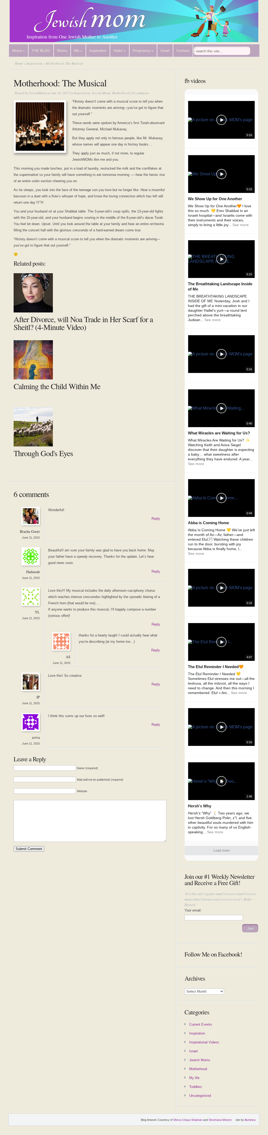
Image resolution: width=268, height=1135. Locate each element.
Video (119, 50)
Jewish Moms (101, 93)
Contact (182, 50)
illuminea (250, 1119)
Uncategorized (200, 1096)
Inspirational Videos (204, 1042)
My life (194, 1078)
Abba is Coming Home (208, 523)
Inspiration (98, 50)
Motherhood (121, 93)
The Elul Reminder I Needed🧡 (216, 666)
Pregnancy (143, 50)
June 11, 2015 (31, 537)
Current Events (200, 1024)
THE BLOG (41, 50)
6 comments (140, 93)
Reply (156, 519)
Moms (62, 50)
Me (78, 50)
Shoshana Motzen (220, 1119)
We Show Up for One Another (215, 199)
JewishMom (37, 93)
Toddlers (195, 1087)
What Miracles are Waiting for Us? (219, 433)
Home (19, 63)
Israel (165, 50)
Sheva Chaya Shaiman (187, 1119)
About (18, 50)
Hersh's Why (199, 806)
